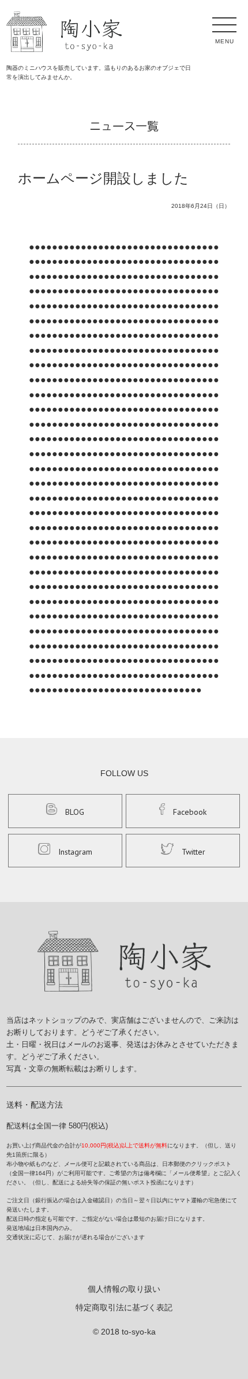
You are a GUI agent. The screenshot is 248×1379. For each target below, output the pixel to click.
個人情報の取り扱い (124, 1289)
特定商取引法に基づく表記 (124, 1307)
